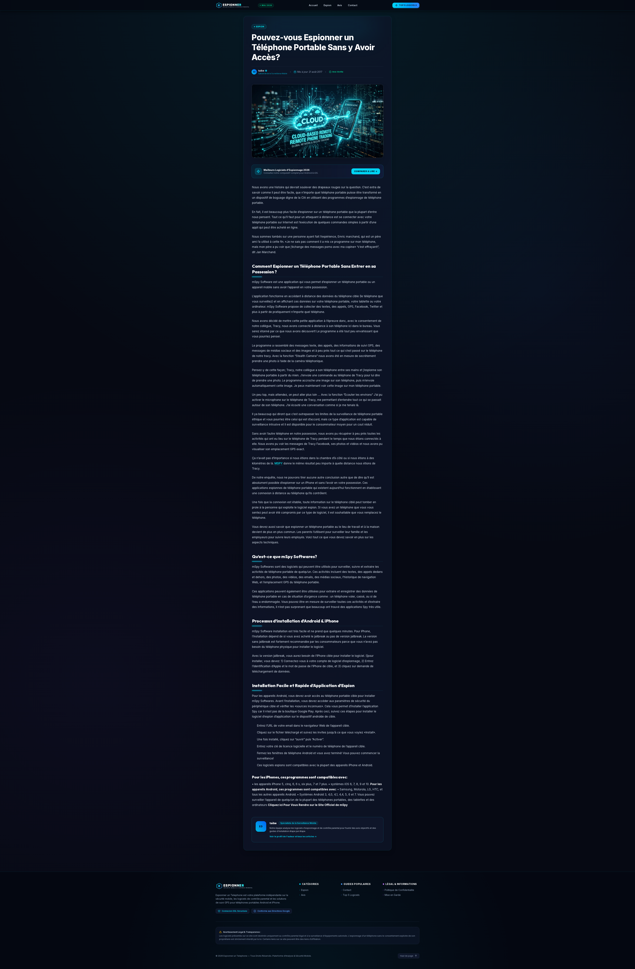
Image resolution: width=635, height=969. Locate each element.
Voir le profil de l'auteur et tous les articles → (293, 836)
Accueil (313, 5)
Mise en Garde (392, 895)
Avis (339, 5)
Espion (327, 5)
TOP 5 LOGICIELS (408, 5)
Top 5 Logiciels (350, 895)
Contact (352, 5)
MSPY (279, 463)
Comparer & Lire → (365, 171)
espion (260, 26)
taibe (273, 823)
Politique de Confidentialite (398, 890)
